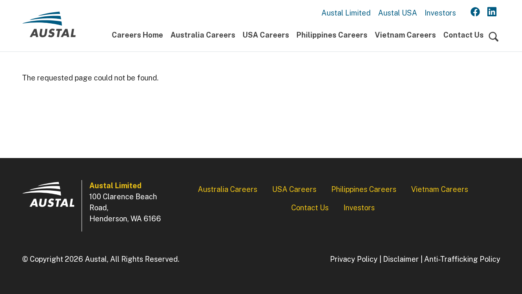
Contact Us (463, 35)
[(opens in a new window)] (475, 12)
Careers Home (137, 35)
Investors (440, 13)
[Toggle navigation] (493, 37)
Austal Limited (346, 13)
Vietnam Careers (405, 35)
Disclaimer (401, 259)
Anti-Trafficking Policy (462, 259)
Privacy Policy (354, 259)
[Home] (49, 28)
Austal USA (397, 13)
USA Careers (266, 35)
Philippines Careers (331, 35)
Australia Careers (202, 35)
